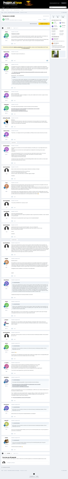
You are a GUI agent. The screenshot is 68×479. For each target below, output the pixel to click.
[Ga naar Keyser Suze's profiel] (6, 55)
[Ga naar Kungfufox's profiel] (6, 381)
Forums (3, 9)
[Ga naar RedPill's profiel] (6, 262)
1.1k (6, 40)
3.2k (7, 126)
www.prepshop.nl (26, 48)
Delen (40, 19)
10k (7, 60)
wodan (6, 437)
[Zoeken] (65, 7)
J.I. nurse (6, 362)
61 (6, 267)
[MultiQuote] (12, 43)
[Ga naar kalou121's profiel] (6, 424)
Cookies (37, 476)
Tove (6, 182)
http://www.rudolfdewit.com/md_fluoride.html (18, 109)
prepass (6, 319)
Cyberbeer (6, 104)
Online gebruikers (16, 9)
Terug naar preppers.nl (14, 7)
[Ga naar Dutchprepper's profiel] (6, 149)
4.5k (7, 113)
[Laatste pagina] (11, 28)
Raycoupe (63, 25)
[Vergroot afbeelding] (38, 193)
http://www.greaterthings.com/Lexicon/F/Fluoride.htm (22, 397)
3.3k (7, 328)
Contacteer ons (32, 476)
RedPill (6, 258)
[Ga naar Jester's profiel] (6, 68)
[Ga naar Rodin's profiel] (3, 19)
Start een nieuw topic (33, 23)
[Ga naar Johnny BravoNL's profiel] (6, 121)
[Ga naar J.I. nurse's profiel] (6, 366)
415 (7, 73)
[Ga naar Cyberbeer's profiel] (6, 108)
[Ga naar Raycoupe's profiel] (60, 26)
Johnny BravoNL (6, 118)
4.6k (7, 446)
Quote (15, 43)
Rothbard (6, 91)
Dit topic (62, 7)
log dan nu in (30, 458)
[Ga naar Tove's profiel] (6, 186)
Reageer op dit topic (44, 23)
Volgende (8, 453)
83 (6, 191)
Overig (3, 7)
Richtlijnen (7, 9)
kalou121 (6, 420)
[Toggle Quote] (12, 77)
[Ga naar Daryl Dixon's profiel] (6, 283)
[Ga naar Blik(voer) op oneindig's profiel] (60, 23)
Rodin (8, 18)
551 (7, 154)
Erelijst (22, 9)
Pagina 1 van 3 (15, 453)
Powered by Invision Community (34, 477)
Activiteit (7, 7)
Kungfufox (6, 377)
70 (6, 288)
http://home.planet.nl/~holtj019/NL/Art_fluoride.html (20, 386)
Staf (11, 9)
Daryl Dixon (6, 279)
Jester (6, 64)
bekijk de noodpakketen (18, 47)
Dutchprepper (6, 145)
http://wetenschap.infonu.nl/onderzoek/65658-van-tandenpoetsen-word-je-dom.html (25, 108)
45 (6, 429)
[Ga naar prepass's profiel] (6, 323)
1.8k (7, 100)
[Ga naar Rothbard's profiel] (6, 95)
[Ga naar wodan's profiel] (6, 441)
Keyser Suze (6, 51)
